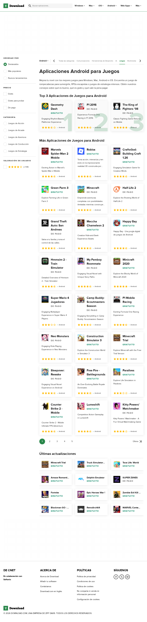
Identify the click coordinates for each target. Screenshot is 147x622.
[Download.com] (13, 5)
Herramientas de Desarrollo (102, 61)
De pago (12, 107)
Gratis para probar (16, 101)
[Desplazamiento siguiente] (140, 60)
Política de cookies (85, 586)
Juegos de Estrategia (17, 151)
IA (116, 61)
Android (111, 6)
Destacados (13, 64)
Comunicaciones (83, 61)
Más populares (14, 71)
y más (26, 167)
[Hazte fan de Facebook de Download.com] (116, 577)
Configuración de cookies (88, 599)
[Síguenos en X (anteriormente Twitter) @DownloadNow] (121, 577)
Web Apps (125, 6)
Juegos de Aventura (17, 137)
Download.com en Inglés (51, 591)
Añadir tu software (48, 581)
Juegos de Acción (16, 123)
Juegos (122, 61)
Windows (79, 6)
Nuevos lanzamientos (17, 78)
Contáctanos (45, 586)
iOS (100, 6)
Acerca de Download (49, 576)
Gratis (10, 94)
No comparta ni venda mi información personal (88, 593)
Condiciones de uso (86, 581)
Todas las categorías (66, 61)
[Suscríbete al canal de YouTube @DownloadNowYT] (127, 577)
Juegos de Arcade (16, 130)
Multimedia (131, 61)
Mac (91, 6)
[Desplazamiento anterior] (54, 60)
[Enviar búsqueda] (30, 5)
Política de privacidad (86, 576)
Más (138, 5)
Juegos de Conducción (18, 144)
